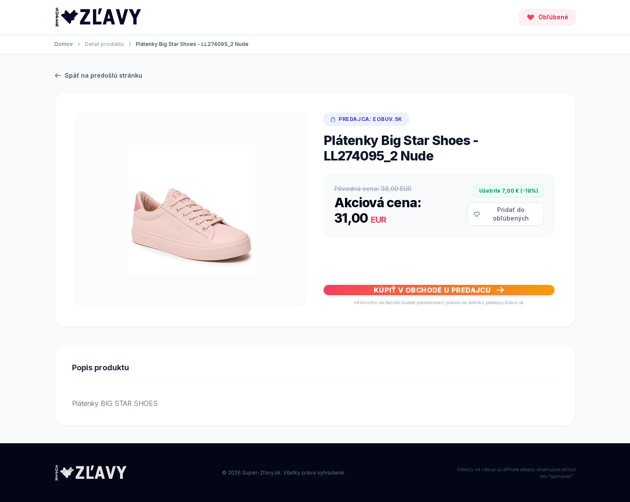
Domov (63, 44)
